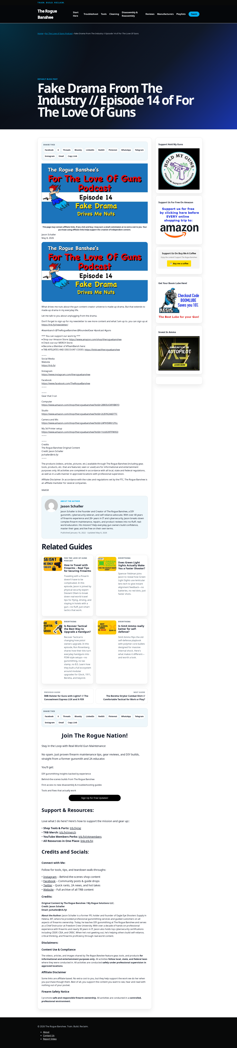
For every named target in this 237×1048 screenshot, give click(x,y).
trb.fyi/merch (67, 832)
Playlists (181, 14)
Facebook (49, 881)
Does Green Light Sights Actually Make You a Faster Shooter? (131, 565)
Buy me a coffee (179, 263)
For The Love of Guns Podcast (59, 33)
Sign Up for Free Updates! (94, 797)
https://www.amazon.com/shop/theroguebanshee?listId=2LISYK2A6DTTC (79, 413)
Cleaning (114, 14)
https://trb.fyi (48, 365)
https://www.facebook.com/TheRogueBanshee (66, 383)
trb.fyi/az (75, 828)
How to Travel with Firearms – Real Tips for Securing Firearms (77, 567)
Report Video (50, 1038)
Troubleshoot (91, 14)
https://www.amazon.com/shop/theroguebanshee (95, 339)
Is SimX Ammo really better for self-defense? (131, 628)
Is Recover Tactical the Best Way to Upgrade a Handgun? (77, 628)
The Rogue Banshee (47, 14)
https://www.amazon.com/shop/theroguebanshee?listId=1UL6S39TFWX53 (80, 431)
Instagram (50, 877)
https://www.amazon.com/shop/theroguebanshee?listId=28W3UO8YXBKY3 (80, 404)
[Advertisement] (118, 56)
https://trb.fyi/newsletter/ (55, 324)
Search (194, 14)
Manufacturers (165, 14)
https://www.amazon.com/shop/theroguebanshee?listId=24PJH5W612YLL (80, 423)
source (45, 489)
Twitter (47, 885)
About (46, 1032)
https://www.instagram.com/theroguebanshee (66, 374)
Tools (104, 14)
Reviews (150, 14)
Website (48, 889)
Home (40, 33)
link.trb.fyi (87, 841)
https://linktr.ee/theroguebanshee (102, 349)
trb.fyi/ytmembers (90, 836)
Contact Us (48, 1035)
